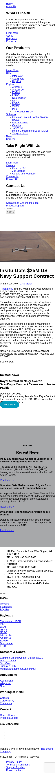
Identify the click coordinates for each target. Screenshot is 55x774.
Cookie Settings (14, 770)
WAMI (15, 106)
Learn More (12, 33)
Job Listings (18, 171)
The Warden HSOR (22, 111)
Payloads (11, 84)
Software (11, 114)
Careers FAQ (19, 168)
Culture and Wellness (24, 173)
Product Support (15, 205)
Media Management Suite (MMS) (30, 131)
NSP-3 (16, 100)
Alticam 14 (18, 87)
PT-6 (14, 109)
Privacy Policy (14, 762)
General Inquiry (8, 715)
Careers (10, 165)
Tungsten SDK (20, 133)
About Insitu (6, 680)
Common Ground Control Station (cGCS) (22, 658)
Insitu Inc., (7, 289)
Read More (10, 404)
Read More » (7, 480)
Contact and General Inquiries (22, 203)
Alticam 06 (18, 89)
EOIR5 (16, 95)
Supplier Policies (15, 767)
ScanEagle (18, 78)
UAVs (9, 73)
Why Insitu (11, 38)
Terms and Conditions (18, 764)
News (3, 686)
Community (12, 176)
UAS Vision (26, 283)
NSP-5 (16, 103)
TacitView (17, 128)
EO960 (16, 92)
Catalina (16, 125)
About (9, 35)
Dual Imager (19, 98)
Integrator (17, 76)
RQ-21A (16, 81)
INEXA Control (20, 122)
